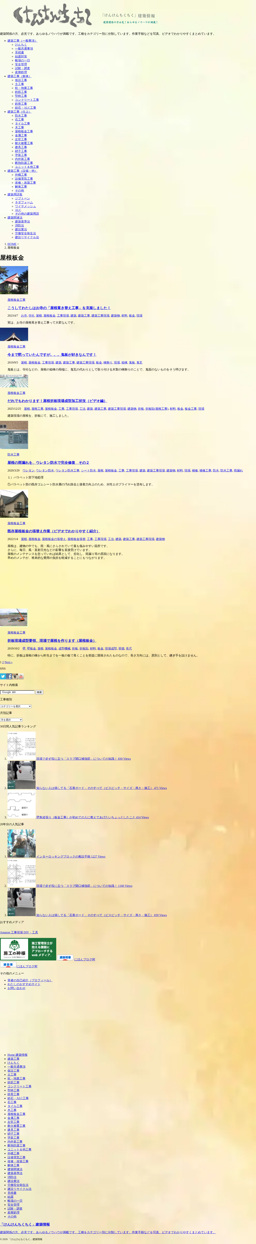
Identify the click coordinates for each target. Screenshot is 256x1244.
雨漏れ (238, 470)
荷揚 (121, 648)
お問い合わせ (16, 988)
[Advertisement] (112, 584)
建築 (73, 315)
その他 (19, 190)
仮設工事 (21, 80)
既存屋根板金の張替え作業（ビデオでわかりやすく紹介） (53, 531)
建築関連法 (14, 217)
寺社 (31, 315)
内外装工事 (22, 159)
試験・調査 (22, 68)
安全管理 (21, 64)
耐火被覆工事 (24, 143)
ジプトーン (22, 198)
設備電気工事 (24, 178)
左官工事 (21, 139)
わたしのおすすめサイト (23, 984)
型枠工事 (21, 95)
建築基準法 (22, 221)
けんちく (21, 44)
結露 (10, 1196)
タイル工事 (22, 123)
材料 (124, 315)
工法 (82, 408)
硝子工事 (21, 151)
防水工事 (21, 115)
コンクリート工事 (27, 99)
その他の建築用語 (27, 213)
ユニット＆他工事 (27, 166)
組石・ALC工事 (25, 107)
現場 (139, 315)
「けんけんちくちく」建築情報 (25, 1224)
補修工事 (205, 470)
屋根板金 (49, 315)
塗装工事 (21, 155)
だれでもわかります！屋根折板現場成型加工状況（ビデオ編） (57, 401)
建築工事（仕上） (19, 111)
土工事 (19, 84)
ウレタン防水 (45, 470)
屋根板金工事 (24, 131)
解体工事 (21, 186)
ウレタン (28, 470)
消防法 (19, 225)
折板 (141, 408)
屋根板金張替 (76, 539)
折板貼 (83, 648)
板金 (132, 315)
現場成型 (111, 648)
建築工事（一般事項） (22, 40)
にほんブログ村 (84, 959)
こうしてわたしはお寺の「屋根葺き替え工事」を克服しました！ (59, 308)
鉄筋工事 (21, 92)
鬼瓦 (139, 362)
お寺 (24, 315)
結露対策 (21, 56)
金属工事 (21, 135)
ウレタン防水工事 (67, 470)
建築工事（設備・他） (22, 170)
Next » (8, 662)
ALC (18, 210)
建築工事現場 (100, 315)
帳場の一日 (22, 60)
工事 (61, 408)
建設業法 (21, 229)
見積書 (19, 52)
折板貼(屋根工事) (156, 408)
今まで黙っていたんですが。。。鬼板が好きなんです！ (52, 355)
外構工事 (21, 174)
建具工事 (21, 147)
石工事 (19, 119)
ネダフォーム (24, 202)
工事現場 (63, 315)
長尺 (129, 648)
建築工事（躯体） (19, 76)
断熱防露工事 (24, 162)
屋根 (39, 315)
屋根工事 (37, 408)
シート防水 (88, 470)
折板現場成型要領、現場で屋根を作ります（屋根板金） (52, 641)
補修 (195, 470)
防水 (216, 470)
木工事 (19, 127)
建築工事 (84, 315)
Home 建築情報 (17, 1054)
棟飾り (107, 362)
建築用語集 (14, 194)
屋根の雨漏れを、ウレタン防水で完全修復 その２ (48, 463)
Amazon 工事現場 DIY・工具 (19, 932)
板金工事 (191, 408)
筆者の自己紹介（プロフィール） (29, 980)
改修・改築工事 (25, 182)
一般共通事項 (24, 48)
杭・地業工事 (24, 88)
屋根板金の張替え (54, 539)
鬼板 (132, 362)
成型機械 (64, 648)
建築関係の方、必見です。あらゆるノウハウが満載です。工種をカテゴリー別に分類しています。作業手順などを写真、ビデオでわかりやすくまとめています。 (108, 1232)
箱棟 (124, 362)
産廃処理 (21, 72)
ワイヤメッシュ (25, 206)
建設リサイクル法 (27, 237)
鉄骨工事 (21, 103)
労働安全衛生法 (25, 233)
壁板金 (31, 648)
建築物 (115, 315)
